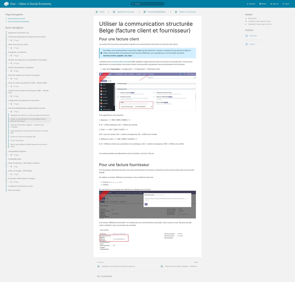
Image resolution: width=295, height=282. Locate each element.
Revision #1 (252, 18)
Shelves (252, 4)
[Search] (133, 4)
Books (264, 4)
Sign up (275, 4)
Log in (287, 4)
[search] (147, 4)
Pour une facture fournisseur (18, 21)
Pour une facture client (16, 19)
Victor (269, 21)
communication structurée (121, 62)
